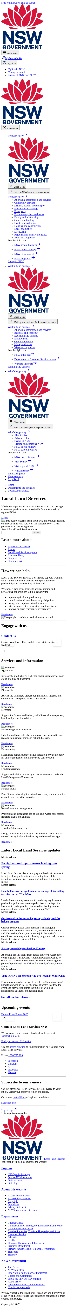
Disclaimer (13, 1204)
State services (15, 1180)
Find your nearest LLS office (16, 1041)
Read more (7, 614)
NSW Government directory (22, 1210)
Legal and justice (23, 228)
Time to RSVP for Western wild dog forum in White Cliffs (33, 975)
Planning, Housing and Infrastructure (27, 1243)
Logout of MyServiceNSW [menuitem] (22, 75)
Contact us (8, 636)
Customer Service (17, 1234)
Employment (20, 338)
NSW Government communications (26, 1284)
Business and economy (26, 332)
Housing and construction (27, 226)
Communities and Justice (20, 1228)
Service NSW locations (20, 1177)
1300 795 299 (15, 1055)
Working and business (21, 327)
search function (17, 1047)
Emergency (20, 211)
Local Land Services (54, 1159)
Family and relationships (26, 217)
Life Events (20, 231)
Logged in (11, 63)
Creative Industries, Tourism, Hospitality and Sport (34, 1231)
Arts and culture (22, 438)
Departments (9, 1216)
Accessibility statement (19, 1198)
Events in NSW (22, 441)
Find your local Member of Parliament (27, 1272)
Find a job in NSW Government (24, 1278)
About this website (13, 1189)
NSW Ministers (16, 1270)
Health (11, 1240)
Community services (24, 202)
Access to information (19, 1195)
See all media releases (15, 997)
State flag (12, 1183)
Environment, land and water (29, 214)
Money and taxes (23, 344)
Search (36, 532)
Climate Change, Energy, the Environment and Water (35, 1225)
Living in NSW (18, 196)
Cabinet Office (15, 1222)
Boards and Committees (20, 1275)
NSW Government (13, 1260)
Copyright (13, 1201)
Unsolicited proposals (19, 1287)
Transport (13, 1251)
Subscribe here (8, 1102)
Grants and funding (24, 220)
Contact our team (11, 1036)
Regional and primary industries (30, 234)
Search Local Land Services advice (19, 529)
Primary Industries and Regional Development (31, 1248)
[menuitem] (16, 69)
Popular (6, 1168)
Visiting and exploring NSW (29, 443)
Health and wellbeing (25, 223)
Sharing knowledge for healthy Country (23, 948)
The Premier (14, 1267)
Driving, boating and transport (29, 205)
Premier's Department (19, 1246)
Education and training (26, 208)
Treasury (12, 1254)
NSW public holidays (25, 446)
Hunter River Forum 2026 (14, 1014)
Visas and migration (24, 237)
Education (13, 1237)
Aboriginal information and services (32, 199)
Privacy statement (17, 1207)
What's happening (19, 432)
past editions (19, 1097)
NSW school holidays (25, 449)
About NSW (20, 435)
